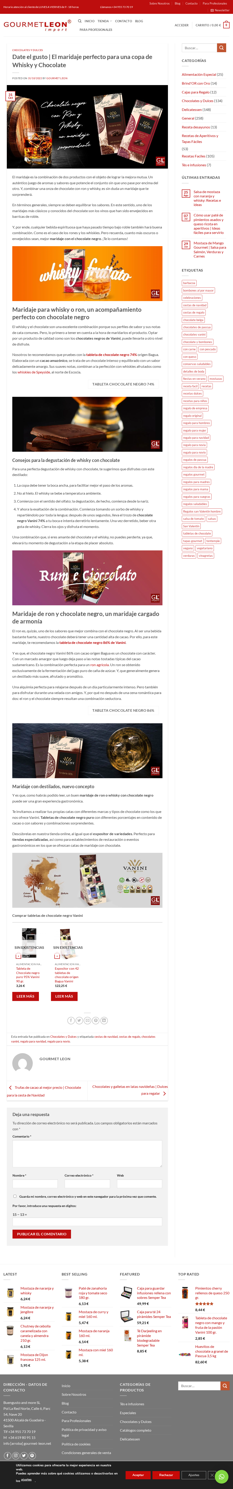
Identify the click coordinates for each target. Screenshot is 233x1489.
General (188, 118)
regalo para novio (58, 1041)
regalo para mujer (194, 430)
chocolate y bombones (197, 342)
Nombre (19, 1175)
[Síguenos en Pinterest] (32, 1456)
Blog (177, 3)
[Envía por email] (87, 1020)
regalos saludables (195, 504)
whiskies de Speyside (34, 372)
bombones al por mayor (198, 290)
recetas (206, 386)
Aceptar (138, 1475)
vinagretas (206, 555)
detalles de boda (193, 371)
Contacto (191, 3)
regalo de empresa (195, 408)
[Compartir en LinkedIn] (104, 1020)
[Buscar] (79, 21)
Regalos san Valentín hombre (202, 511)
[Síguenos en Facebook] (7, 1456)
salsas (212, 518)
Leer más (25, 996)
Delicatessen (192, 109)
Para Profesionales (215, 3)
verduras (189, 555)
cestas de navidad (106, 1036)
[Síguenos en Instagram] (16, 1456)
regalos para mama (195, 489)
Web (120, 1175)
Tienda (103, 21)
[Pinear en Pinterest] (95, 1020)
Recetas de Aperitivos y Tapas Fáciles (200, 138)
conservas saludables (197, 364)
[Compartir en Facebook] (71, 1020)
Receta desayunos (196, 127)
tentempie (213, 541)
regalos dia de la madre (198, 467)
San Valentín (191, 526)
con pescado (208, 349)
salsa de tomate (193, 518)
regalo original (192, 415)
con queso (189, 356)
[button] (220, 10)
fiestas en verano (194, 378)
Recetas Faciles (193, 156)
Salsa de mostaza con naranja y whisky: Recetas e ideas (207, 198)
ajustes (26, 1479)
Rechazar (166, 1475)
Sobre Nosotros (159, 3)
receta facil (190, 386)
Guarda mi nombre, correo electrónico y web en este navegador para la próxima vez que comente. (88, 1196)
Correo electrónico (79, 1175)
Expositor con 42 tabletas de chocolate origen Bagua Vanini (67, 975)
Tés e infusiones (194, 165)
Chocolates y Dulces (27, 50)
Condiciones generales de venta (86, 1452)
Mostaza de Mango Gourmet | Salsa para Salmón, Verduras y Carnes (210, 249)
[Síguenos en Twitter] (24, 1456)
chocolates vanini (194, 334)
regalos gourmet (194, 474)
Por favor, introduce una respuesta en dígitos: (44, 1206)
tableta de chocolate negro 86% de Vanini (92, 642)
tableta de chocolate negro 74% (111, 354)
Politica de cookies (76, 1444)
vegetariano (205, 548)
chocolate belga (193, 320)
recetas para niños (195, 401)
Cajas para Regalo (196, 92)
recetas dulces (192, 393)
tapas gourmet (192, 541)
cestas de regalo (129, 1036)
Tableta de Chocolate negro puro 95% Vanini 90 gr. (28, 975)
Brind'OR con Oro (196, 83)
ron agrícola (99, 664)
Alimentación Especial (199, 74)
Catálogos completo (135, 1430)
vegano (188, 548)
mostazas (216, 378)
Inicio (89, 21)
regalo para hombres (196, 423)
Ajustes (193, 1475)
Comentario (22, 1136)
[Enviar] (221, 47)
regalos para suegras (196, 496)
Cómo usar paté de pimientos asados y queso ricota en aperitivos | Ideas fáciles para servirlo (209, 224)
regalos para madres (196, 482)
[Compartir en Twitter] (79, 1020)
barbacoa (189, 283)
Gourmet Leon (56, 78)
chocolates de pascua (197, 327)
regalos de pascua (194, 459)
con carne (189, 349)
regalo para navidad (33, 1041)
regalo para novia (194, 445)
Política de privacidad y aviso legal (84, 1432)
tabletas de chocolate (197, 533)
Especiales (128, 1413)
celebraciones (192, 297)
